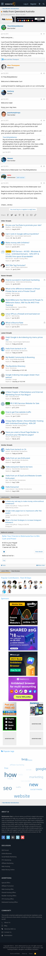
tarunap (8, 325)
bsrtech (8, 351)
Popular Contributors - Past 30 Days (16, 578)
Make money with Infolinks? (17, 242)
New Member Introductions (19, 351)
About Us (7, 922)
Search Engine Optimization (23, 236)
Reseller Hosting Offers (21, 258)
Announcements (14, 397)
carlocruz (8, 469)
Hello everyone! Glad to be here (19, 467)
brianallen (9, 379)
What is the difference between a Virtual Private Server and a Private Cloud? (23, 289)
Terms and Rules (15, 953)
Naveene (8, 460)
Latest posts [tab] (5, 497)
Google (15, 379)
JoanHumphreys (13, 112)
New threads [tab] (15, 497)
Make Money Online (19, 245)
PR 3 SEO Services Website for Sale (24, 403)
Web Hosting (15, 293)
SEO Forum (5, 850)
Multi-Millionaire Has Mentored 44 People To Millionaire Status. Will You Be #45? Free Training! (24, 302)
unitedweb (9, 425)
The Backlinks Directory (15, 366)
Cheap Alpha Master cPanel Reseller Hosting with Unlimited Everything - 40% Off (24, 422)
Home (31, 953)
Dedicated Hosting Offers (10, 902)
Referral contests (7, 532)
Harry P (8, 267)
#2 (44, 73)
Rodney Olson (10, 236)
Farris (7, 359)
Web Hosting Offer (8, 889)
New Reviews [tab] (15, 571)
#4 (44, 120)
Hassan (10, 158)
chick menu (9, 342)
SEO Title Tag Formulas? (15, 265)
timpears (8, 227)
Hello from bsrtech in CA (16, 348)
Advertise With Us (10, 929)
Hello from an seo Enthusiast (18, 458)
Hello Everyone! (12, 487)
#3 (44, 99)
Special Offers (22, 307)
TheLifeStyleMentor (9, 14)
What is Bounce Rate (14, 322)
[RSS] (35, 953)
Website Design (15, 437)
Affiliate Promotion (8, 886)
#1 (44, 34)
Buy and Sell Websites (18, 405)
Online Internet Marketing (23, 282)
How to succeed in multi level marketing (22, 280)
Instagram (8, 526)
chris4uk (8, 414)
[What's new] (39, 4)
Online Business (7, 853)
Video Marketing (17, 227)
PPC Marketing (6, 860)
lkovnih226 (9, 245)
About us (24, 953)
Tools (4, 565)
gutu (7, 480)
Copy (4, 560)
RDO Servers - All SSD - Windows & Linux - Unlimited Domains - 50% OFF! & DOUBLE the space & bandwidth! (23, 254)
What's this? (41, 565)
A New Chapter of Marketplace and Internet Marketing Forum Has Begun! (24, 393)
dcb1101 (8, 316)
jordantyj (8, 293)
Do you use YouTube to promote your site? (23, 225)
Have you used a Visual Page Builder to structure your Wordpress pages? (22, 433)
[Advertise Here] (36, 724)
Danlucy (10, 91)
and (11, 59)
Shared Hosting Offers (9, 892)
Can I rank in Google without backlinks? (22, 234)
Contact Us (7, 932)
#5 (44, 166)
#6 (44, 183)
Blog (5, 926)
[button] (2, 4)
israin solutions (10, 489)
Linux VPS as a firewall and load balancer (23, 314)
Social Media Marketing (17, 359)
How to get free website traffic (18, 412)
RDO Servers (9, 258)
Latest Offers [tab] (5, 571)
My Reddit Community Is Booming (20, 357)
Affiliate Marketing (7, 863)
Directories (13, 368)
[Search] (44, 4)
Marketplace (8, 935)
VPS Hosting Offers (8, 899)
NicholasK (8, 405)
